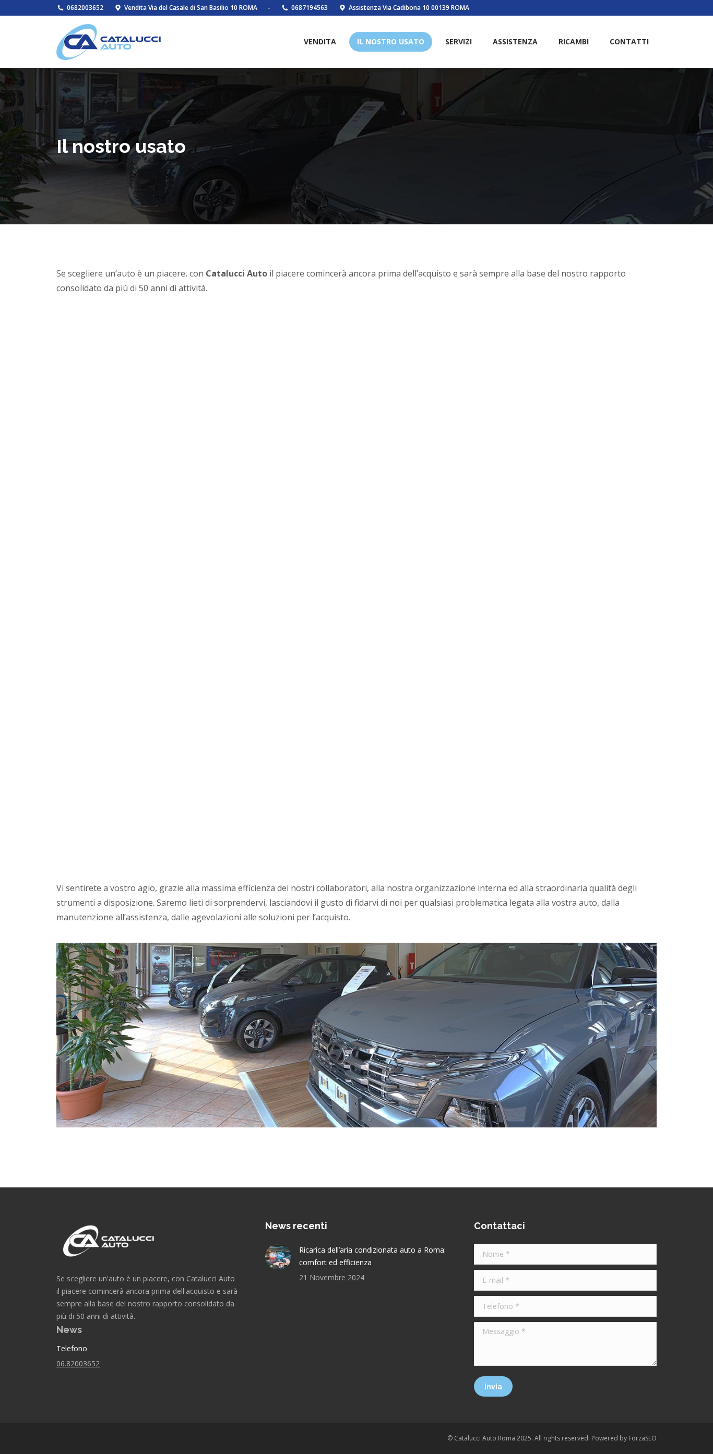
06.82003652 (78, 1363)
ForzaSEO (642, 1438)
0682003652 (85, 7)
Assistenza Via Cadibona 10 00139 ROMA (409, 7)
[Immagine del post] (278, 1257)
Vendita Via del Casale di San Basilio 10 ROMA (190, 7)
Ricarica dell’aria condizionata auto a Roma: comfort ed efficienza (372, 1256)
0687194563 (309, 7)
